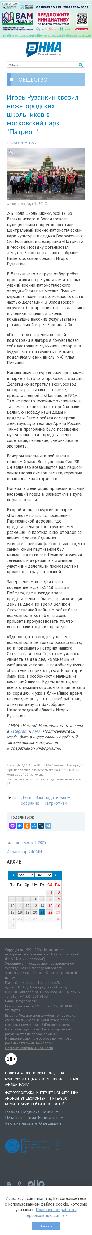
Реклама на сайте (21, 1123)
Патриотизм (55, 803)
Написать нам (50, 1117)
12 (28, 906)
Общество (57, 1073)
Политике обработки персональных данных (50, 1212)
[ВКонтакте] (20, 826)
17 (12, 912)
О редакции (50, 1123)
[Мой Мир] (34, 826)
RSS (58, 1111)
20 (35, 912)
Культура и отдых (21, 1079)
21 (42, 912)
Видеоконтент (34, 1098)
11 (20, 906)
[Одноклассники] (27, 826)
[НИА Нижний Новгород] (43, 56)
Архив (28, 842)
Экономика (35, 1073)
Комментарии (17, 1104)
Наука (24, 1084)
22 (50, 912)
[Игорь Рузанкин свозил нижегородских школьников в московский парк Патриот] (46, 174)
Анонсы (12, 1098)
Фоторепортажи (19, 1092)
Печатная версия (20, 1117)
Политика (14, 1073)
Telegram (18, 731)
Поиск (47, 1111)
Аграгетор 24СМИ (24, 852)
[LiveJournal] (41, 826)
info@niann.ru (26, 1001)
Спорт (44, 1079)
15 (50, 906)
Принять (46, 1226)
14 (42, 906)
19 (28, 912)
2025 (42, 842)
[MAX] (12, 826)
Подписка (30, 1111)
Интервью (58, 1098)
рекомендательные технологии (29, 1043)
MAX (36, 731)
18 (20, 912)
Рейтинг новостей (48, 1104)
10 (12, 906)
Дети (26, 797)
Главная (13, 842)
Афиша (11, 1084)
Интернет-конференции (57, 1092)
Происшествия (65, 1079)
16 (58, 906)
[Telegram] (48, 826)
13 (35, 906)
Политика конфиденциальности (29, 1048)
